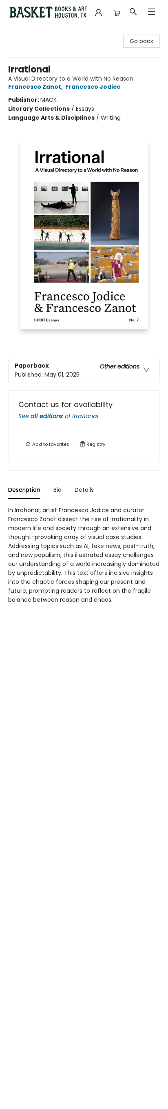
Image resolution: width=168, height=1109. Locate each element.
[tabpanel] (84, 564)
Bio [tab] (57, 490)
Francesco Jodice (93, 87)
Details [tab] (84, 490)
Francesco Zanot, (36, 87)
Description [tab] (24, 490)
